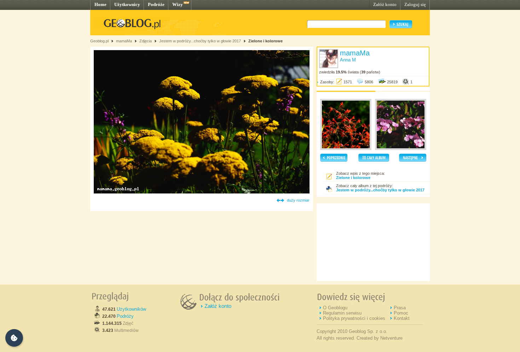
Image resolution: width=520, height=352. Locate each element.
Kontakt (402, 318)
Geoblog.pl (99, 41)
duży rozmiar (298, 200)
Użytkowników (131, 309)
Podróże (156, 4)
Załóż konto (385, 4)
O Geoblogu (335, 307)
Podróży (125, 316)
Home (100, 4)
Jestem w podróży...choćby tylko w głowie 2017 (200, 41)
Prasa (400, 307)
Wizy (177, 4)
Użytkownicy (127, 4)
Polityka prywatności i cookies (354, 318)
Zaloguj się (415, 4)
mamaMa (124, 41)
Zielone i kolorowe (265, 41)
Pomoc (401, 313)
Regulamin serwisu (342, 313)
